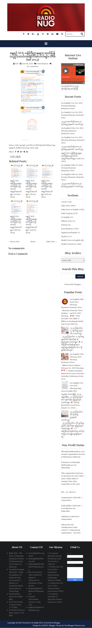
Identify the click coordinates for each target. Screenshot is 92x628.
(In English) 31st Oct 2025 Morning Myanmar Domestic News (72, 140)
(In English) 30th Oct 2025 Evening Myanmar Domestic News (72, 177)
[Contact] (57, 34)
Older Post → (51, 241)
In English (65, 217)
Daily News (65, 205)
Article (64, 202)
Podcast (64, 225)
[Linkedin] (52, 34)
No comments (32, 66)
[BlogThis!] (13, 157)
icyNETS (44, 625)
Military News (66, 221)
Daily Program (67, 213)
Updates (64, 236)
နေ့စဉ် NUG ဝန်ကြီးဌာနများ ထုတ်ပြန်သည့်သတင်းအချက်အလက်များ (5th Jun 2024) (31, 188)
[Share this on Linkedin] (27, 151)
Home (33, 241)
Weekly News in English (70, 240)
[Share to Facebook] (17, 157)
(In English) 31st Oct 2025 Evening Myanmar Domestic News (72, 115)
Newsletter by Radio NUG (32, 622)
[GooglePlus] (33, 34)
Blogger (77, 284)
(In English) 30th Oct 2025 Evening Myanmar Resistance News (72, 168)
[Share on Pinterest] (24, 151)
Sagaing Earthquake (69, 232)
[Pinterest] (48, 34)
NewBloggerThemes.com (74, 625)
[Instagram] (43, 34)
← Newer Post (14, 241)
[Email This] (11, 157)
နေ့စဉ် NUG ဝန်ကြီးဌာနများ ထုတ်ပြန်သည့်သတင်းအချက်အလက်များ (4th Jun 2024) (16, 224)
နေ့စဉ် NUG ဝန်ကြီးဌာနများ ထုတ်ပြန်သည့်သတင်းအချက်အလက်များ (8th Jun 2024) (33, 56)
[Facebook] (23, 34)
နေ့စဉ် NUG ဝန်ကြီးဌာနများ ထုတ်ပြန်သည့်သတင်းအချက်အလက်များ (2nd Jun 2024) (31, 224)
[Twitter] (28, 34)
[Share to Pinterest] (20, 157)
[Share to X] (15, 157)
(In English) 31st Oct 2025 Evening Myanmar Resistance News (72, 106)
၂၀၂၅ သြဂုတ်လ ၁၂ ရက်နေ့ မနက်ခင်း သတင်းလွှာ (76, 331)
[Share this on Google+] (21, 151)
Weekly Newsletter (68, 244)
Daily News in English (69, 209)
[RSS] (62, 34)
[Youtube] (38, 34)
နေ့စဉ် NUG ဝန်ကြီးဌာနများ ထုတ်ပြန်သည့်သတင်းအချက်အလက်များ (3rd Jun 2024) (16, 188)
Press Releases (42, 63)
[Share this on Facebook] (16, 151)
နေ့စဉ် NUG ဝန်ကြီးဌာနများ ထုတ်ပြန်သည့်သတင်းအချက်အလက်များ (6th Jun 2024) (47, 188)
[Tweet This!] (18, 151)
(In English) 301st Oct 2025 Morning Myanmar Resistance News (72, 131)
